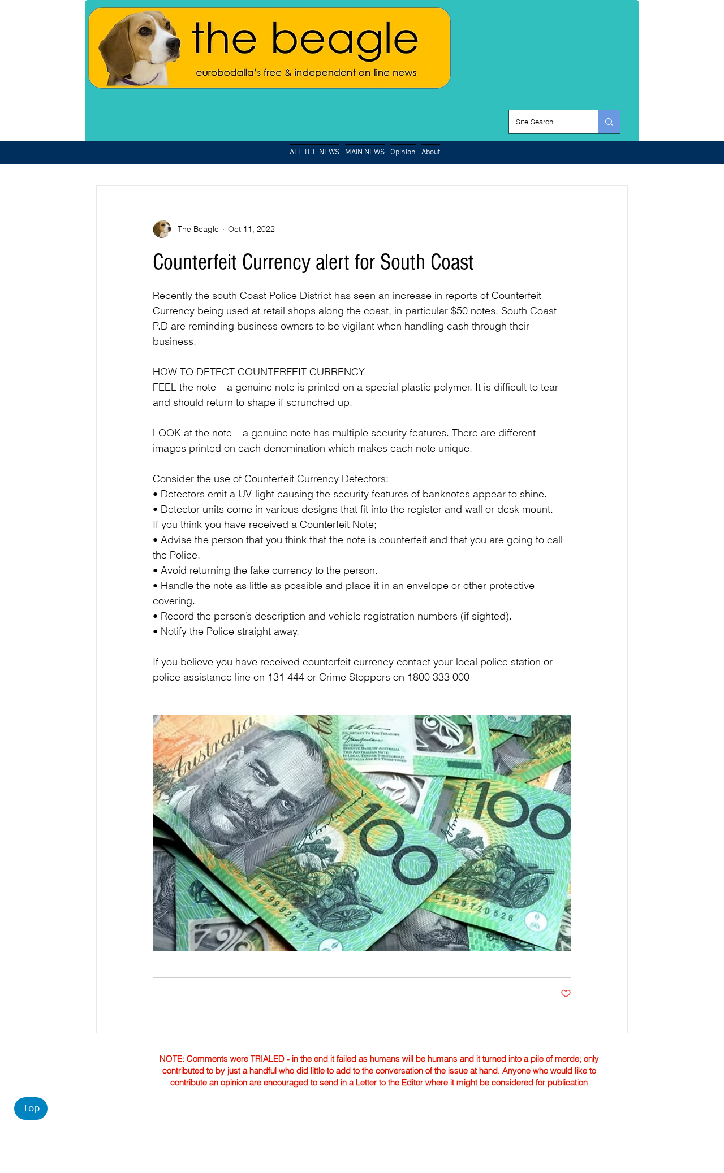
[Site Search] (609, 121)
